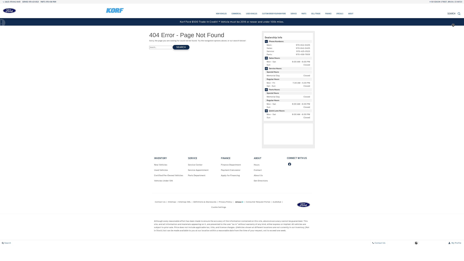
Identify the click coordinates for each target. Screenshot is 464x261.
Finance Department (231, 165)
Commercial (236, 14)
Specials (339, 14)
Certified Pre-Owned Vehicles (168, 175)
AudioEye (277, 202)
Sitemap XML (184, 202)
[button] (453, 25)
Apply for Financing (230, 175)
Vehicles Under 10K (163, 181)
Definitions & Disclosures (204, 202)
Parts (303, 14)
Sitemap (172, 202)
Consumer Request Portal (258, 202)
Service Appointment (198, 170)
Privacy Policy (225, 202)
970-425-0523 (303, 51)
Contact (258, 170)
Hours (257, 165)
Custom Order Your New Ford (274, 14)
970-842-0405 (303, 45)
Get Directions (261, 181)
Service (294, 14)
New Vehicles (221, 14)
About (350, 14)
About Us (258, 175)
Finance (328, 14)
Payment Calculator (230, 170)
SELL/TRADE (315, 14)
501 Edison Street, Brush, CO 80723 (446, 2)
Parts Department (196, 175)
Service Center (195, 165)
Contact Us (160, 202)
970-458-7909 (303, 54)
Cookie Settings (218, 207)
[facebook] (289, 164)
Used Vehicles (251, 14)
